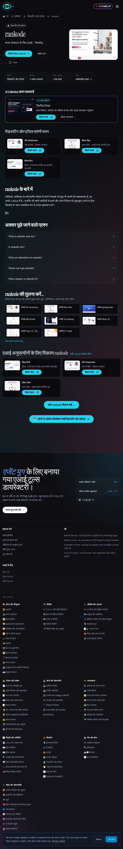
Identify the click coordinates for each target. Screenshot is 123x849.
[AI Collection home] (8, 6)
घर (7, 16)
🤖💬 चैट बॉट (89, 752)
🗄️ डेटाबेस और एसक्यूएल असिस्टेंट (56, 695)
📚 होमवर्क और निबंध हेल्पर (13, 729)
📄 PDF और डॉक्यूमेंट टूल (12, 686)
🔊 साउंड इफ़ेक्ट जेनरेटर (93, 638)
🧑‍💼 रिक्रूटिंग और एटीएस (52, 762)
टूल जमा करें (7, 554)
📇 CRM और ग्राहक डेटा (13, 743)
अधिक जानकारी (68, 117)
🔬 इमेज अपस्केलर (10, 614)
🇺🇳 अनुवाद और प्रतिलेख (93, 614)
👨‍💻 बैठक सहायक (90, 705)
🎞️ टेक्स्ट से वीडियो (50, 619)
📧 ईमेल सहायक (9, 752)
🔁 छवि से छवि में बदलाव (11, 633)
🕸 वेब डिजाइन (48, 715)
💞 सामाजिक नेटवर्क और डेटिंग (14, 819)
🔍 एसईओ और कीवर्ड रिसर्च (13, 757)
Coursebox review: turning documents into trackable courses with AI (91, 546)
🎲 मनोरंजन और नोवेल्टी (12, 814)
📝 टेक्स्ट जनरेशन (9, 705)
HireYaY (29, 160)
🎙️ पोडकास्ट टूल (90, 624)
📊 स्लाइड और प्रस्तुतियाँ (52, 776)
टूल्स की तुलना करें (10, 540)
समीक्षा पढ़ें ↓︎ (42, 53)
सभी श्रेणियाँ (7, 535)
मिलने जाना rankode (18, 53)
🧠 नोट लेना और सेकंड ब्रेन (94, 700)
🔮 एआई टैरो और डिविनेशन (13, 795)
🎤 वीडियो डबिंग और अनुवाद (53, 629)
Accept (111, 839)
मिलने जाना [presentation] (43, 117)
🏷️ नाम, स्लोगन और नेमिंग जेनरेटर (15, 710)
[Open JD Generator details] (15, 144)
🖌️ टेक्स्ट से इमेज (9, 638)
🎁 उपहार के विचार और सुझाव (14, 790)
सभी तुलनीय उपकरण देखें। (14, 341)
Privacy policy (58, 841)
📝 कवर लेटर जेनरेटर (11, 695)
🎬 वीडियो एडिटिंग (50, 624)
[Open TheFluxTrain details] (20, 107)
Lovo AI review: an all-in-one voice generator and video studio (89, 554)
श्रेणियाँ (17, 16)
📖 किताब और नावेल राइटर (13, 700)
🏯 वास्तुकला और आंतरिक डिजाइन (16, 667)
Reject (99, 839)
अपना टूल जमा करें (15, 510)
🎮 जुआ (6, 799)
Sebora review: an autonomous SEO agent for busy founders (91, 540)
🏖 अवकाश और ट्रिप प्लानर (94, 686)
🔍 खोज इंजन (89, 747)
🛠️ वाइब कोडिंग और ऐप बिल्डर (54, 710)
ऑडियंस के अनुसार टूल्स (12, 545)
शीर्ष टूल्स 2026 (9, 549)
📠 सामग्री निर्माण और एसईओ (14, 724)
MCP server (8, 581)
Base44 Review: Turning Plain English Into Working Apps (90, 535)
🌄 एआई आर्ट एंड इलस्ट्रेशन (13, 624)
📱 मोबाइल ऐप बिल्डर (51, 705)
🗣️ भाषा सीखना (8, 809)
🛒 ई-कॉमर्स (47, 747)
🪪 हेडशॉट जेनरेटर (10, 672)
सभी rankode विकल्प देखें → (61, 404)
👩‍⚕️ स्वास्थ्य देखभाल (10, 828)
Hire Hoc (86, 140)
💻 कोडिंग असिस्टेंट (50, 690)
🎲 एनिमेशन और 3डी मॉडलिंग (14, 629)
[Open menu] (117, 6)
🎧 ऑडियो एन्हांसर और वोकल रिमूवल (98, 619)
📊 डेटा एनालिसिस (91, 757)
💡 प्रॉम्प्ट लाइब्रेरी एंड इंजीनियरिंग (15, 715)
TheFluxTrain (43, 105)
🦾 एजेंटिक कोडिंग (50, 686)
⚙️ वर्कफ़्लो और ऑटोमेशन (93, 715)
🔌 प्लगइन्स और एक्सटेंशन (53, 700)
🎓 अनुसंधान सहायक (92, 743)
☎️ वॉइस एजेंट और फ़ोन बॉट (94, 633)
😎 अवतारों (7, 609)
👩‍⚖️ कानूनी (47, 752)
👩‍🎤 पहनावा (7, 643)
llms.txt (6, 572)
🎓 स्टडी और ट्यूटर (10, 824)
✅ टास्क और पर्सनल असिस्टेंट (95, 695)
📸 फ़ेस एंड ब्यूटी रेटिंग (11, 648)
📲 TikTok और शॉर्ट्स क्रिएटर (55, 609)
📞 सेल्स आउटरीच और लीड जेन (15, 767)
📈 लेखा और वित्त (49, 771)
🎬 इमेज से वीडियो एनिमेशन (53, 614)
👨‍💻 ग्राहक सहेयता (50, 757)
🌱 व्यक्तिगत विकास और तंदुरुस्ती (96, 719)
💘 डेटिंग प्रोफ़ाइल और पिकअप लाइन (17, 804)
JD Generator (31, 140)
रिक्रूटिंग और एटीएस (36, 16)
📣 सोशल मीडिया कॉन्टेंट (12, 771)
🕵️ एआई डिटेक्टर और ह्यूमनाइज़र (15, 690)
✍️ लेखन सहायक (9, 719)
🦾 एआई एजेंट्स (90, 690)
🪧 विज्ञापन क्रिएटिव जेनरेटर (13, 762)
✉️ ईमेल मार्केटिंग (9, 747)
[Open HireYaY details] (15, 164)
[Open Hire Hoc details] (72, 144)
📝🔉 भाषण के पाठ (91, 629)
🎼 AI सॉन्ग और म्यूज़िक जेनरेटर (96, 609)
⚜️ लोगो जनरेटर (9, 662)
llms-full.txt (8, 576)
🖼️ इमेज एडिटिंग (9, 619)
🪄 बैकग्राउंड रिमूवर (10, 658)
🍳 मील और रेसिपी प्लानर (93, 710)
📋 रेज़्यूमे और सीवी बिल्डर (52, 767)
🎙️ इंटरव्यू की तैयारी (50, 743)
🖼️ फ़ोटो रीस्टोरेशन (10, 653)
